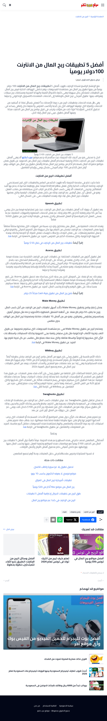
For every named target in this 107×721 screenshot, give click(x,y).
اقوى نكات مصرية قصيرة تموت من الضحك (65, 659)
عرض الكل (10, 529)
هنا (9, 236)
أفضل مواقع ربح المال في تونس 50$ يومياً (89, 560)
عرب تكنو (27, 157)
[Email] (53, 519)
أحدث (100, 580)
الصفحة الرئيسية (97, 16)
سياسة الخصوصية (66, 706)
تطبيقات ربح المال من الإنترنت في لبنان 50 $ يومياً (48, 242)
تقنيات (64, 511)
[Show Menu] (102, 5)
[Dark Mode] (10, 5)
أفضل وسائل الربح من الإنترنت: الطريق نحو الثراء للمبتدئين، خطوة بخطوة (20, 562)
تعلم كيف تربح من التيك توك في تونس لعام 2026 (55, 560)
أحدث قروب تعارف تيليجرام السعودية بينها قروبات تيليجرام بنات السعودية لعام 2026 (48, 672)
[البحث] (4, 5)
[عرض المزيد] (46, 519)
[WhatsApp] (60, 519)
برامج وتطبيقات (75, 511)
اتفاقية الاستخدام (49, 706)
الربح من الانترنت (82, 16)
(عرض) (78, 80)
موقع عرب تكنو (43, 711)
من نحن (37, 706)
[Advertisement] (53, 39)
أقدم (7, 580)
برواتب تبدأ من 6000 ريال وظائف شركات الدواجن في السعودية (56, 685)
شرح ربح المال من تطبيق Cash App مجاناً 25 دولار (48, 293)
